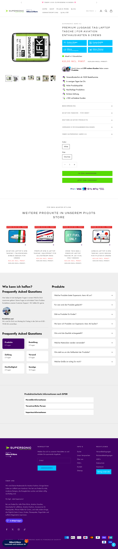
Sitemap (80, 470)
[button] (114, 545)
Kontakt (79, 467)
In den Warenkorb (87, 173)
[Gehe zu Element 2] (16, 78)
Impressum (100, 467)
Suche (79, 451)
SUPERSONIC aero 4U (72, 23)
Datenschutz (100, 463)
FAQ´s (79, 463)
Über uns (80, 459)
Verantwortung (50, 12)
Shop (52, 9)
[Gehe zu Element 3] (23, 78)
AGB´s (98, 459)
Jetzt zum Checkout (87, 180)
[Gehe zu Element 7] (53, 78)
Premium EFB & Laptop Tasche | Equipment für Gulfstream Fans (45, 253)
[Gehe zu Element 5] (38, 78)
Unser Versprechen (83, 455)
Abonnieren (47, 468)
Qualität (65, 12)
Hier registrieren (34, 534)
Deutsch (90, 11)
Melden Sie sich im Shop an (23, 528)
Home (44, 9)
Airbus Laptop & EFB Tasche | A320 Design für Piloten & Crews (101, 253)
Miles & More (63, 9)
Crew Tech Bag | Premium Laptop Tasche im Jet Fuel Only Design (73, 254)
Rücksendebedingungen (104, 455)
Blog (73, 9)
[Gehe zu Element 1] (9, 78)
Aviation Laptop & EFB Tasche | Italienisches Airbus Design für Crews (16, 254)
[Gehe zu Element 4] (31, 78)
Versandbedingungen (103, 451)
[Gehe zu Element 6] (45, 78)
